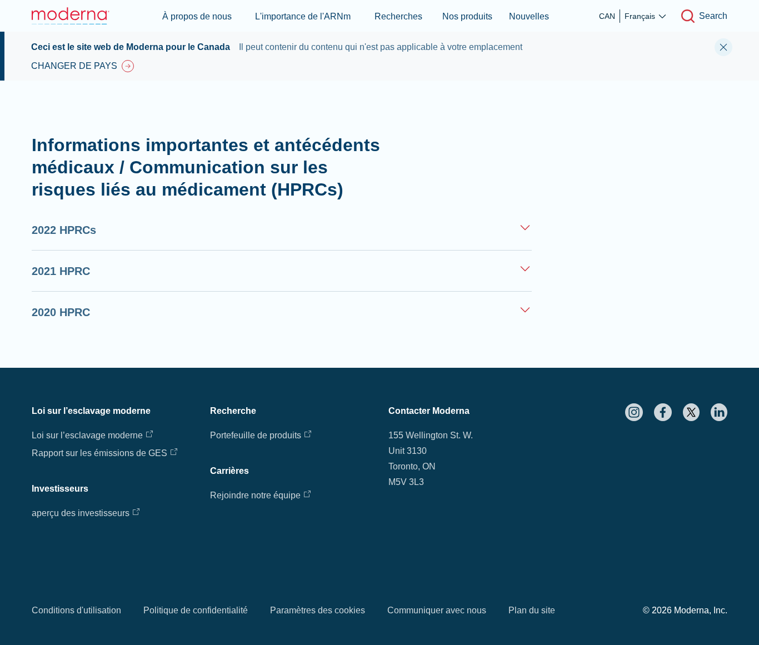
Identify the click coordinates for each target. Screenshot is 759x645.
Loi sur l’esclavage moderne (87, 435)
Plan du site (531, 610)
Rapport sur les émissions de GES (99, 453)
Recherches (398, 16)
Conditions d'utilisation (76, 610)
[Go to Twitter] (691, 412)
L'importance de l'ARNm (303, 16)
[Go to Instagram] (634, 412)
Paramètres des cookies (317, 610)
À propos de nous (197, 16)
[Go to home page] (70, 16)
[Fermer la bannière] (723, 47)
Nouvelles (529, 16)
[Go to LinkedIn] (719, 412)
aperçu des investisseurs (80, 513)
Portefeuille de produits (255, 435)
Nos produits (467, 16)
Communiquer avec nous (436, 610)
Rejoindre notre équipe (255, 495)
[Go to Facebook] (663, 412)
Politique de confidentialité (195, 610)
